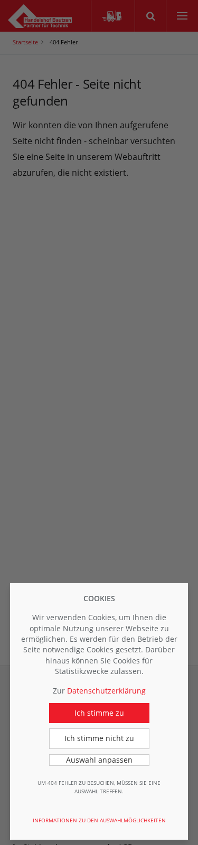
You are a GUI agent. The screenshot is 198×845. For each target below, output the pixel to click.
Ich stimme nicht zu (99, 738)
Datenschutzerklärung (106, 691)
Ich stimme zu (99, 713)
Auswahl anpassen (99, 760)
